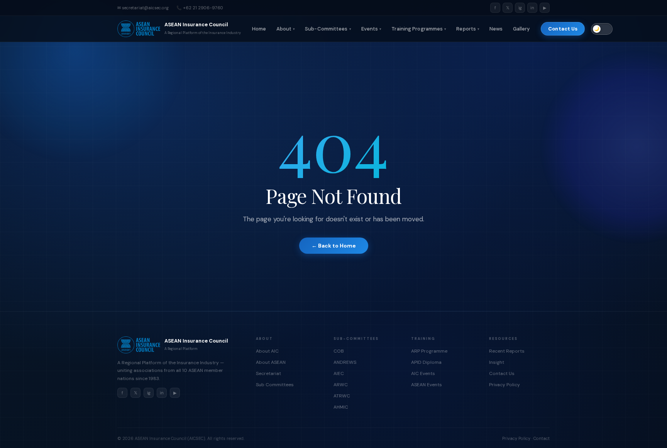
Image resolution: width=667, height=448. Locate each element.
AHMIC (341, 407)
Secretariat (268, 373)
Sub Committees (275, 385)
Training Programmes (418, 28)
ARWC (341, 385)
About (285, 28)
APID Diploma (426, 362)
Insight (496, 362)
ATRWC (342, 396)
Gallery (521, 28)
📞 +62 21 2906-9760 (199, 7)
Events (371, 28)
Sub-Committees (328, 28)
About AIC (267, 351)
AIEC (339, 373)
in (532, 7)
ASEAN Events (426, 385)
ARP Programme (429, 351)
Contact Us (562, 28)
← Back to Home (333, 245)
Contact (541, 438)
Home (259, 28)
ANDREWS (345, 362)
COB (339, 351)
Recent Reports (507, 351)
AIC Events (423, 373)
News (496, 28)
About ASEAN (271, 362)
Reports (467, 28)
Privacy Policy (504, 385)
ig (520, 7)
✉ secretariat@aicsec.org (143, 7)
